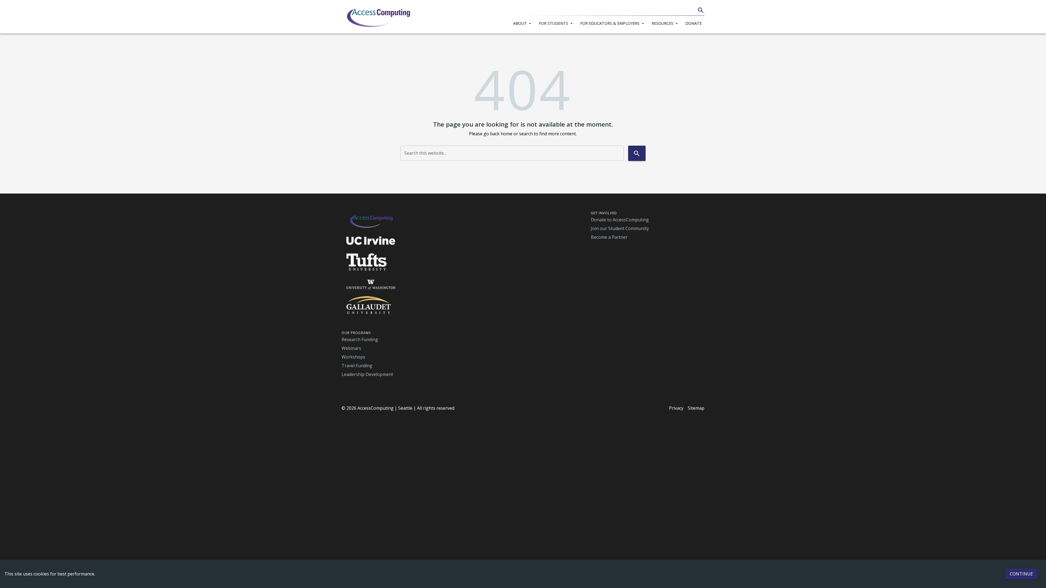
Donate (693, 23)
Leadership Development (367, 374)
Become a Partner (609, 237)
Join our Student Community (620, 228)
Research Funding (360, 339)
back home (501, 134)
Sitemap (696, 408)
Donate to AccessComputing (620, 220)
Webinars (351, 348)
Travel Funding (357, 366)
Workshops (353, 357)
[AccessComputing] (379, 17)
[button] (523, 22)
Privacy (676, 408)
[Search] (701, 10)
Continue (1021, 574)
